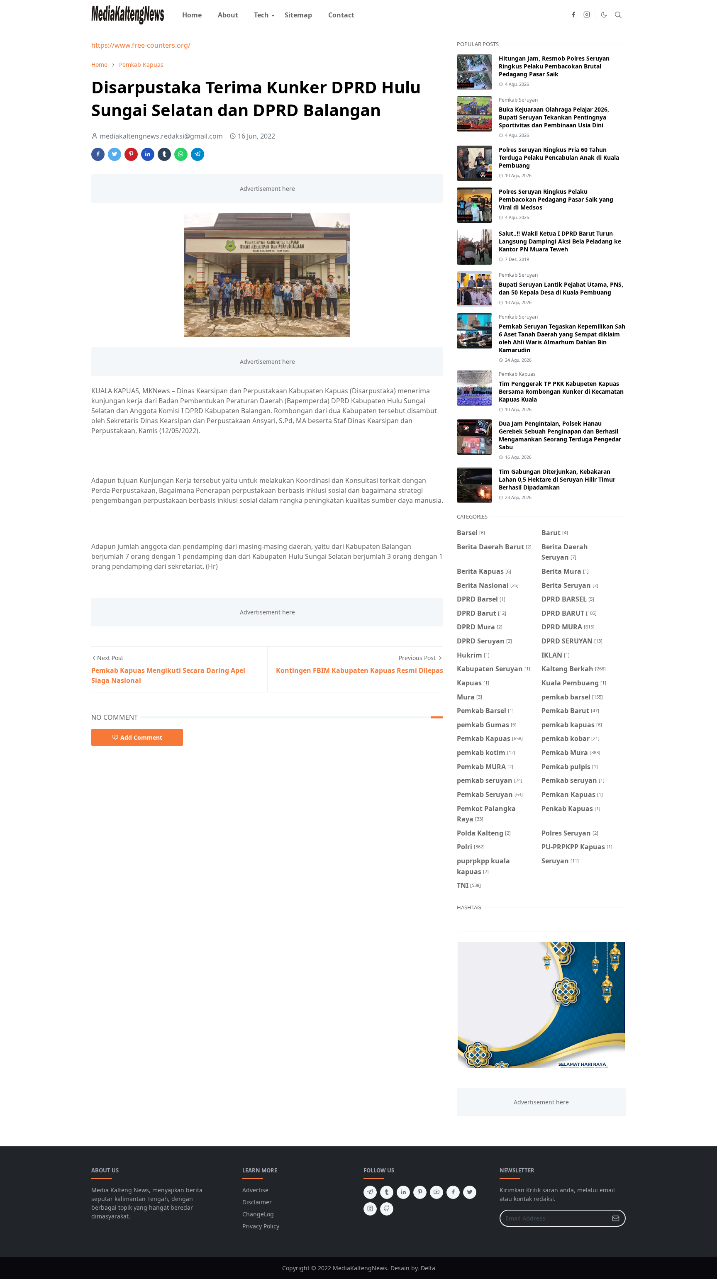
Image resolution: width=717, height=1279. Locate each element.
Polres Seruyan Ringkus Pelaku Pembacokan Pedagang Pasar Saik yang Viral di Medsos (556, 199)
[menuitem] (192, 15)
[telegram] (370, 1192)
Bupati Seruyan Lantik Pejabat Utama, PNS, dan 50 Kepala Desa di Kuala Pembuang (561, 288)
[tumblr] (386, 1192)
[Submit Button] (616, 1218)
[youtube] (436, 1192)
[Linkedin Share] (147, 154)
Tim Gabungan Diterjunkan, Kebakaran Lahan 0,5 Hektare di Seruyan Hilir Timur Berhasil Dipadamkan (557, 479)
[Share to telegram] (197, 154)
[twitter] (469, 1192)
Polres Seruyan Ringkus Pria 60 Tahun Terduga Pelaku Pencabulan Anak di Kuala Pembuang (559, 157)
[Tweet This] (114, 154)
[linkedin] (403, 1192)
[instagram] (586, 15)
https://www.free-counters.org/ (140, 45)
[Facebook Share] (98, 154)
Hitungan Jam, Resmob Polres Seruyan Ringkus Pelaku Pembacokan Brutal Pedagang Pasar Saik (554, 66)
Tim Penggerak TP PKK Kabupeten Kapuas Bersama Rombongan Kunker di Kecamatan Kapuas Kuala (561, 391)
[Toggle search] (618, 14)
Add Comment (141, 737)
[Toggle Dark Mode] (604, 15)
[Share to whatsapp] (181, 154)
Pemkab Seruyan (518, 99)
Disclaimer (257, 1202)
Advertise (255, 1190)
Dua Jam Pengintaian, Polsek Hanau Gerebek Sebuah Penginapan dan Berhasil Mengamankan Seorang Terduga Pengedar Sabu (560, 435)
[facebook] (573, 15)
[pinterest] (420, 1192)
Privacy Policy (260, 1226)
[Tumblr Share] (164, 154)
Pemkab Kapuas (517, 374)
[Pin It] (131, 154)
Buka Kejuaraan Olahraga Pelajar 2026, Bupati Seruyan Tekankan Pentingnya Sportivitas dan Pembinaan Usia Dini (554, 117)
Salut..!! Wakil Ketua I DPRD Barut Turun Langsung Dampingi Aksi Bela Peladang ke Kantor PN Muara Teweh (560, 241)
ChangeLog (258, 1214)
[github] (386, 1209)
